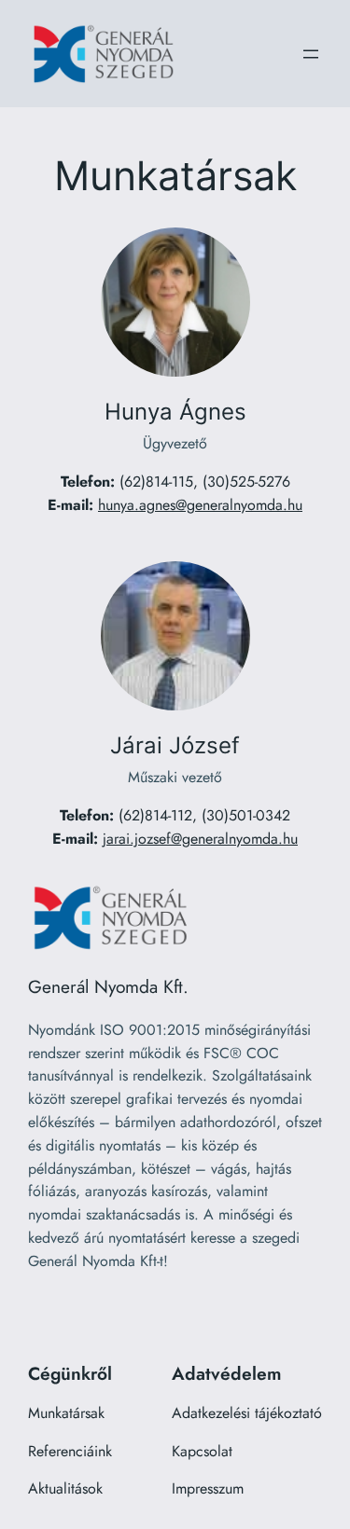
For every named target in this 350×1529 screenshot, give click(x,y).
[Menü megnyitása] (311, 54)
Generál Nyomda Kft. (108, 986)
